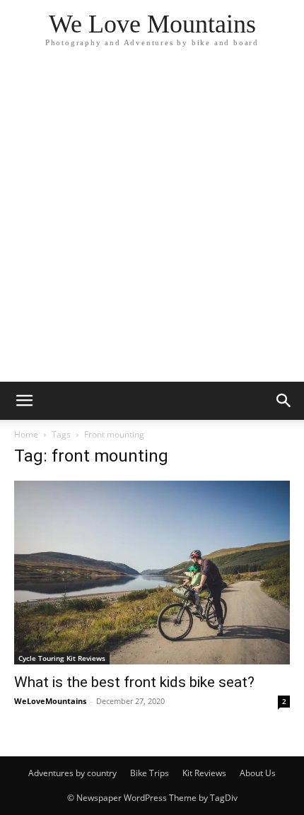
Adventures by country (72, 773)
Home (26, 434)
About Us (258, 773)
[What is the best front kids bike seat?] (152, 572)
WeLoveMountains (50, 701)
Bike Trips (149, 773)
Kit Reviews (204, 773)
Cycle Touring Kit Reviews (61, 658)
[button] (24, 401)
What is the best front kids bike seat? (134, 682)
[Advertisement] (152, 223)
